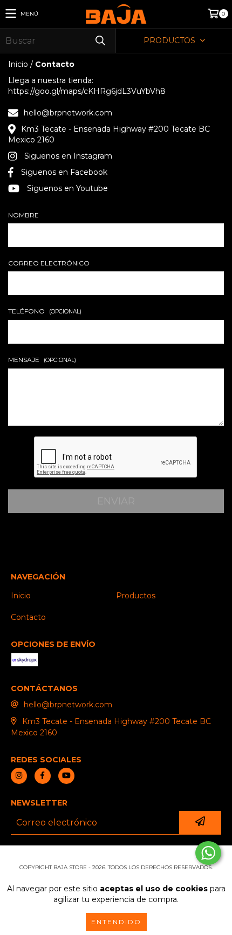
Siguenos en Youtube (67, 188)
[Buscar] (100, 41)
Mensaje (42, 360)
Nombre (23, 215)
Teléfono (44, 311)
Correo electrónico (49, 263)
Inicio (18, 64)
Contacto (28, 617)
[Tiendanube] (116, 856)
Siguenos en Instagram (68, 156)
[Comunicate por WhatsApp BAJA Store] (208, 853)
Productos (135, 595)
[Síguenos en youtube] (66, 776)
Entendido (116, 922)
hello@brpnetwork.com (68, 113)
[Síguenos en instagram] (19, 776)
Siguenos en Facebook (64, 172)
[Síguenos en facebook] (43, 776)
